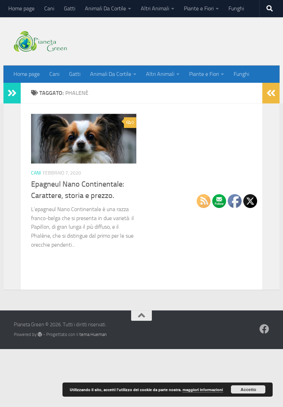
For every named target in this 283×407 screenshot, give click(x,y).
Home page (21, 8)
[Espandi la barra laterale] (12, 93)
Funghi (236, 8)
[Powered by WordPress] (40, 334)
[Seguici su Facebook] (264, 329)
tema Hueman (93, 334)
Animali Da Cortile (105, 8)
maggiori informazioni (203, 389)
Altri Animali (155, 8)
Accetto (248, 389)
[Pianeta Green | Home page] (40, 41)
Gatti (69, 8)
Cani (49, 8)
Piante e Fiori (199, 8)
